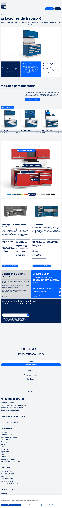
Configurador (31, 361)
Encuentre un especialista (31, 364)
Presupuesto (49, 8)
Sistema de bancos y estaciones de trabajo (12, 14)
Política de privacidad (10, 320)
